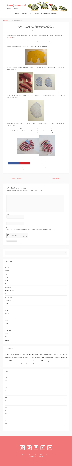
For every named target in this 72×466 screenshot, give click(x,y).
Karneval (7, 307)
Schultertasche (56, 178)
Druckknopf (46, 354)
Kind (6, 361)
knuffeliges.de (16, 5)
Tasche (12, 363)
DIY (6, 283)
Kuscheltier (38, 361)
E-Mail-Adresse (10, 221)
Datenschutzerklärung (45, 454)
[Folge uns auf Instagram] (36, 447)
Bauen (6, 280)
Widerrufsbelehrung (33, 454)
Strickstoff (9, 168)
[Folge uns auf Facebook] (22, 447)
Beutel (31, 354)
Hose (54, 357)
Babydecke (9, 37)
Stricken (7, 336)
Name (8, 214)
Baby (26, 167)
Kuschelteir (60, 167)
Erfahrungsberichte (9, 290)
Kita (27, 361)
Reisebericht (8, 327)
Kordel (56, 167)
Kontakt (30, 13)
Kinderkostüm (20, 361)
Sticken (6, 333)
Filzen (6, 293)
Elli (46, 167)
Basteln (6, 277)
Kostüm (33, 361)
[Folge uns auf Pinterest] (29, 447)
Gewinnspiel (8, 300)
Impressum (24, 454)
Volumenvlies (14, 168)
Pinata (6, 323)
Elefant (35, 167)
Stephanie (46, 30)
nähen (50, 361)
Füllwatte (50, 167)
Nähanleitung (45, 361)
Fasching (62, 354)
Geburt (23, 357)
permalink (25, 168)
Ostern (53, 361)
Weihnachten (30, 363)
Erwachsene (56, 354)
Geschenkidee (8, 297)
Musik (6, 317)
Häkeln (6, 303)
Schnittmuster (8, 330)
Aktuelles (7, 270)
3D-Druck (7, 267)
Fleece (15, 357)
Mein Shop (24, 13)
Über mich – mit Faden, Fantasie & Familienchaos (46, 13)
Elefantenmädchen (41, 167)
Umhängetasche (18, 363)
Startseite (17, 13)
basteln (16, 354)
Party (56, 361)
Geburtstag (28, 357)
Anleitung (8, 354)
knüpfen (7, 310)
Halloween (51, 357)
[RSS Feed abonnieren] (49, 447)
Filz (12, 357)
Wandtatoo (7, 340)
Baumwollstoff (30, 167)
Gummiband (46, 357)
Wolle (34, 363)
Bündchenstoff (36, 354)
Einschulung (8, 287)
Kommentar (9, 193)
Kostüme (7, 313)
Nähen (10, 20)
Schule (9, 363)
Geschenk (35, 357)
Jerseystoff (58, 357)
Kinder (53, 167)
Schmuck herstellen (16, 178)
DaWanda (41, 354)
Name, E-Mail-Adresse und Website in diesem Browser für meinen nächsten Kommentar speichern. (29, 229)
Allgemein (7, 274)
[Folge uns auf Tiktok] (42, 447)
